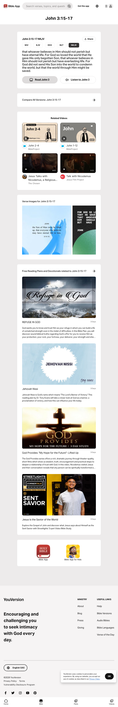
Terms (22, 681)
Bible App (43, 559)
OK (109, 676)
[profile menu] (108, 6)
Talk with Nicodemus (81, 176)
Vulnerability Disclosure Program (19, 684)
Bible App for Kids (72, 559)
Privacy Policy (10, 681)
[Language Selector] (97, 6)
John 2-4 (36, 145)
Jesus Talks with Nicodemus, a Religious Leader (41, 178)
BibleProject (34, 149)
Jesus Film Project (75, 179)
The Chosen (34, 183)
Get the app (83, 6)
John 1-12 (75, 145)
